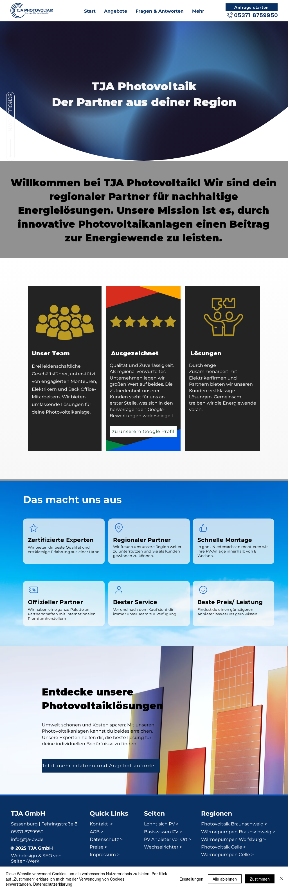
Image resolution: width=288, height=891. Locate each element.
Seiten (154, 813)
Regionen (216, 813)
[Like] (203, 527)
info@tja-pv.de (27, 839)
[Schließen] (281, 878)
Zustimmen (260, 879)
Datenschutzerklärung (52, 884)
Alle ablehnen (225, 879)
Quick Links (109, 813)
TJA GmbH (28, 813)
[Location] (118, 527)
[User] (118, 589)
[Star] (33, 527)
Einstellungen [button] (191, 879)
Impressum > (105, 854)
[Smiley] (203, 589)
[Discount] (33, 589)
